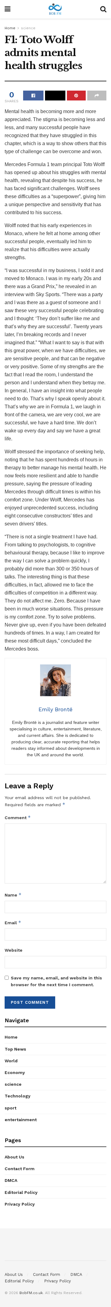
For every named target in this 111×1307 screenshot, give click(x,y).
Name (13, 895)
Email (13, 922)
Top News (15, 1049)
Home (10, 28)
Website (14, 950)
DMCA (11, 1180)
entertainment (21, 1119)
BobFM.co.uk (31, 1293)
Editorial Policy (21, 1192)
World (11, 1060)
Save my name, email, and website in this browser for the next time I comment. (56, 981)
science (28, 28)
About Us (14, 1156)
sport (10, 1107)
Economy (15, 1072)
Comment (18, 817)
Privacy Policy (20, 1204)
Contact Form (20, 1168)
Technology (18, 1095)
